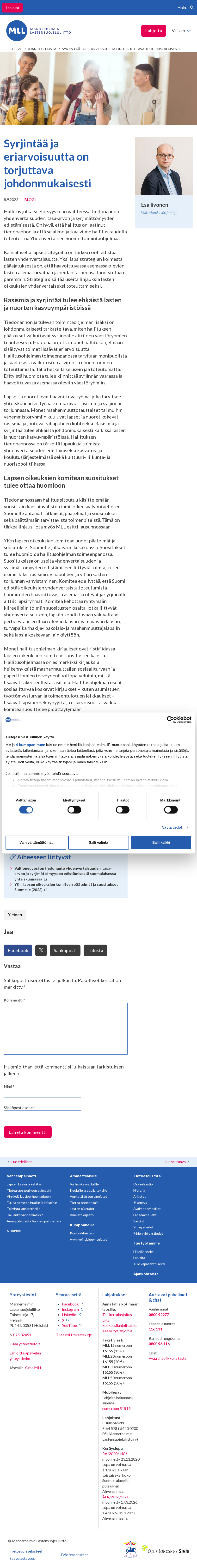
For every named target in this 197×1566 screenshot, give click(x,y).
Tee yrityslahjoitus (117, 1331)
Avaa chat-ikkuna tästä (167, 1358)
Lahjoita (12, 7)
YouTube (69, 1325)
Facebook (18, 950)
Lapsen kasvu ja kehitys (24, 1184)
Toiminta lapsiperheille (23, 1209)
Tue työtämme (146, 1243)
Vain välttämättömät (36, 843)
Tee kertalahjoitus (117, 1314)
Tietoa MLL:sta (147, 1175)
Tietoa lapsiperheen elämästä (29, 1190)
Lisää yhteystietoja (25, 1343)
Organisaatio (143, 1184)
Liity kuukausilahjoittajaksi (120, 1323)
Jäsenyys (140, 1203)
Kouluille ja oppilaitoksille (88, 1190)
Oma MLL (33, 1367)
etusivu (15, 49)
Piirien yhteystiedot (148, 1233)
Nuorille (14, 1230)
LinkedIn (69, 1314)
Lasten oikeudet (82, 1209)
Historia (139, 1190)
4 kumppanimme (30, 745)
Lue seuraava (175, 1161)
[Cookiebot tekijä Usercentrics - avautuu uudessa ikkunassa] (170, 719)
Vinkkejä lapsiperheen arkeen (29, 1196)
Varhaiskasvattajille (84, 1184)
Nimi (9, 1086)
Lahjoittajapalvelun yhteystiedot (25, 1355)
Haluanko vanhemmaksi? (25, 1215)
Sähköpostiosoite (19, 1107)
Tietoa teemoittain (84, 1203)
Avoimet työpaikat (147, 1209)
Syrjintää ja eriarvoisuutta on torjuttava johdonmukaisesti (121, 49)
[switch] (74, 809)
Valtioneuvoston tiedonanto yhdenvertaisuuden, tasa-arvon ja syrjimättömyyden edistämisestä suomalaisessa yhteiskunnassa (65, 873)
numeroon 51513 (116, 1408)
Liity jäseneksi (143, 1252)
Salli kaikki (161, 843)
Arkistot (139, 1196)
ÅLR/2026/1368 (115, 1496)
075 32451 (22, 1334)
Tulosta (95, 950)
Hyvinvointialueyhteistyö (88, 1239)
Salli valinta (98, 843)
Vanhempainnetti (22, 1175)
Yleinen (15, 914)
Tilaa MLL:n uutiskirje (74, 1334)
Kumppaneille (82, 1224)
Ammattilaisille (83, 1175)
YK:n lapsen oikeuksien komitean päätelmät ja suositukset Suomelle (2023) (66, 887)
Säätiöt (138, 1221)
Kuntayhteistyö (82, 1233)
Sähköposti (65, 950)
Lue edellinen (21, 1161)
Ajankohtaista (42, 49)
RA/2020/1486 (115, 1453)
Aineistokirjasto (82, 1215)
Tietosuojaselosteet (26, 1551)
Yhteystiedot (143, 1227)
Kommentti (14, 1000)
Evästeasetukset (74, 1554)
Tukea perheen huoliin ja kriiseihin (32, 1203)
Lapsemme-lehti (145, 1215)
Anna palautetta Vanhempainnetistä (34, 1221)
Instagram (70, 1309)
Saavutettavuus (22, 1558)
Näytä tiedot (172, 827)
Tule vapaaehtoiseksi (149, 1264)
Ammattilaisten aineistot (88, 1196)
